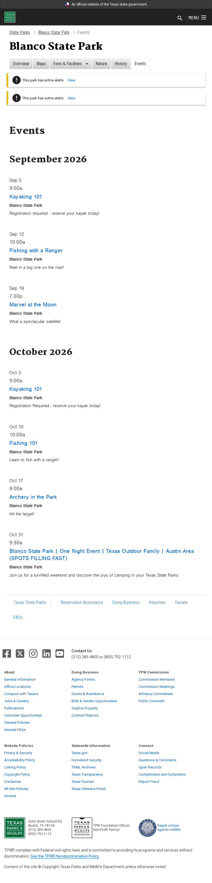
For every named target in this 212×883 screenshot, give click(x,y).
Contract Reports (85, 715)
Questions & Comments (157, 760)
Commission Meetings (156, 687)
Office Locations (17, 687)
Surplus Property (84, 708)
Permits (77, 687)
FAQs (18, 617)
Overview (21, 63)
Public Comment (152, 701)
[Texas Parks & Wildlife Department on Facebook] (7, 653)
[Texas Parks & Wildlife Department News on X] (20, 653)
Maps (41, 63)
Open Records (150, 767)
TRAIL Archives (83, 767)
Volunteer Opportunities (23, 715)
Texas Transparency (87, 774)
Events (140, 63)
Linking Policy (15, 767)
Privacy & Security (18, 753)
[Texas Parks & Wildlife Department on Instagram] (33, 653)
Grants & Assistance (87, 694)
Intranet (10, 796)
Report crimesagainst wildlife (169, 828)
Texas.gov (79, 753)
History (121, 63)
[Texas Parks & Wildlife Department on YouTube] (60, 653)
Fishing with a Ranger (36, 250)
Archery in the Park (33, 497)
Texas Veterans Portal (88, 789)
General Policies (17, 722)
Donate (181, 602)
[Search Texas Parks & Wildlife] (180, 18)
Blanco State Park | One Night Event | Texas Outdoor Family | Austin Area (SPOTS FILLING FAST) (101, 554)
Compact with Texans (21, 694)
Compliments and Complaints (162, 774)
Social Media (149, 753)
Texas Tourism (82, 781)
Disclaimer (12, 781)
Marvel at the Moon (33, 304)
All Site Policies (16, 789)
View (71, 80)
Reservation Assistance (82, 602)
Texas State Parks (30, 602)
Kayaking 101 (25, 196)
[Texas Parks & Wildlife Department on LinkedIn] (46, 653)
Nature (101, 63)
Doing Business (126, 602)
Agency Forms (83, 679)
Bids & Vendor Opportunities (94, 701)
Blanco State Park (53, 32)
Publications (14, 708)
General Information (20, 679)
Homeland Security (86, 760)
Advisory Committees (156, 694)
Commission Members (157, 679)
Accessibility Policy (19, 760)
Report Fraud (149, 781)
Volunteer (157, 602)
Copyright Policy (17, 774)
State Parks (19, 32)
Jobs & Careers (16, 701)
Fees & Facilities (68, 63)
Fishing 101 (23, 443)
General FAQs (15, 730)
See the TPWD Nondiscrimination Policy (64, 856)
